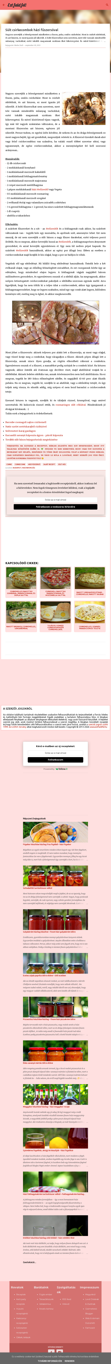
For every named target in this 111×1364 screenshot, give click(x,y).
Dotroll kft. (90, 1323)
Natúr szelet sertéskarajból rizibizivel (26, 426)
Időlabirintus (45, 1304)
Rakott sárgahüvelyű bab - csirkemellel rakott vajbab (90, 593)
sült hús (62, 464)
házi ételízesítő (40, 189)
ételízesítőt (52, 228)
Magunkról (90, 1294)
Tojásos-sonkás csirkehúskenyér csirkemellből (55, 627)
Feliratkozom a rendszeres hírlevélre (55, 507)
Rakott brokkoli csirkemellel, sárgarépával (21, 627)
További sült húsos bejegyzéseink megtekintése (31, 439)
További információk (50, 1361)
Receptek (21, 1294)
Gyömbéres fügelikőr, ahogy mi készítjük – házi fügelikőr (48, 1150)
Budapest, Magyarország (24, 468)
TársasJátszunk (46, 1299)
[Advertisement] (55, 69)
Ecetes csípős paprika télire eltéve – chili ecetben (44, 975)
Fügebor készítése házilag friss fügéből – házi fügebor (47, 844)
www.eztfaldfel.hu (98, 727)
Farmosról (90, 1328)
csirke (9, 464)
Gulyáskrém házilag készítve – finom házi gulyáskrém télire (49, 932)
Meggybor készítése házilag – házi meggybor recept (46, 1107)
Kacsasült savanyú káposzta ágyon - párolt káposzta (34, 435)
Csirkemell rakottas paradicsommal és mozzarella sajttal (55, 593)
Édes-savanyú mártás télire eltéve (38, 1063)
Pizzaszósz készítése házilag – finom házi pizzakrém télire (49, 1019)
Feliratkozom (55, 759)
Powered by (49, 769)
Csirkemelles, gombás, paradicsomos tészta (90, 627)
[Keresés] (107, 5)
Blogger (89, 1313)
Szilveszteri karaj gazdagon (20, 431)
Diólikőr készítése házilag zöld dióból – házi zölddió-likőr (49, 1238)
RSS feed (66, 1299)
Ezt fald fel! (17, 5)
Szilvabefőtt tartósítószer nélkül (37, 888)
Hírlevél (65, 1304)
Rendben (69, 1361)
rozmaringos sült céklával (71, 404)
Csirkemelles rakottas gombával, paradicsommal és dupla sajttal (21, 593)
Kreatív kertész (46, 1309)
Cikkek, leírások (23, 1337)
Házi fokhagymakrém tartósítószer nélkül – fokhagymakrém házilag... (54, 1194)
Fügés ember (45, 1294)
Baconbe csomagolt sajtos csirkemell (25, 422)
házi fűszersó (34, 464)
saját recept (49, 464)
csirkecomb (20, 464)
